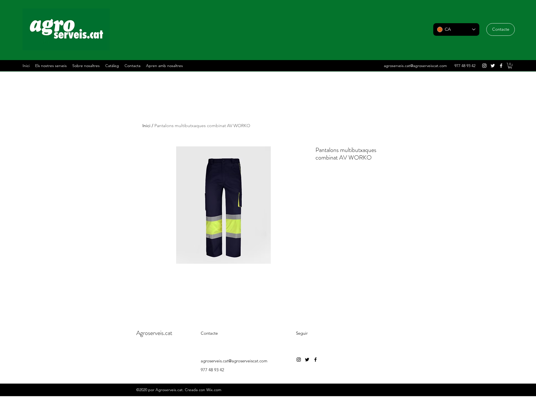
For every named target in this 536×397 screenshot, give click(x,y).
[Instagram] (484, 65)
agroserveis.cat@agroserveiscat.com (415, 65)
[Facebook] (501, 65)
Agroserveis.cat (154, 333)
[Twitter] (493, 65)
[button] (500, 29)
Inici (146, 125)
